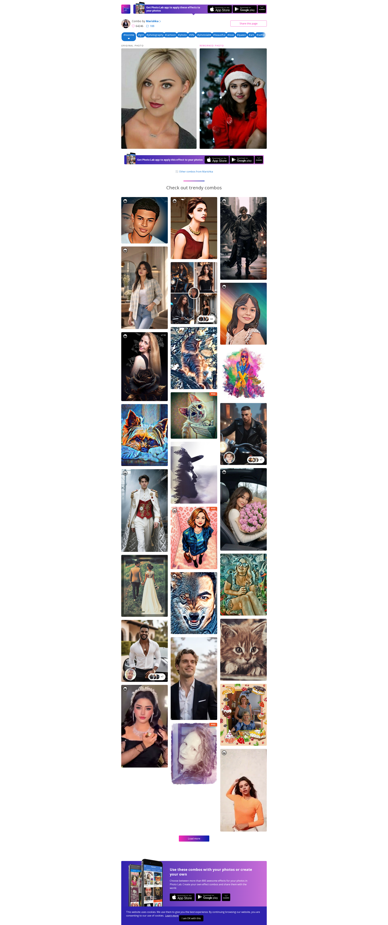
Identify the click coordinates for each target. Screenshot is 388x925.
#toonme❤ (128, 36)
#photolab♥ (204, 35)
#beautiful (219, 35)
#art (251, 35)
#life (191, 35)
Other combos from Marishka (196, 171)
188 (152, 26)
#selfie (260, 35)
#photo (182, 35)
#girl (141, 35)
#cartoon (170, 35)
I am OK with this (191, 918)
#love (230, 35)
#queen (241, 35)
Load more (194, 838)
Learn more (172, 915)
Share (249, 23)
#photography (154, 35)
